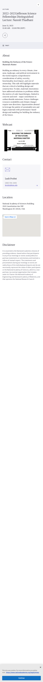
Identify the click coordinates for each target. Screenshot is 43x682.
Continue (21, 678)
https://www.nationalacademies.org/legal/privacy (22, 672)
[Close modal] (38, 5)
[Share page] (5, 35)
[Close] (40, 667)
